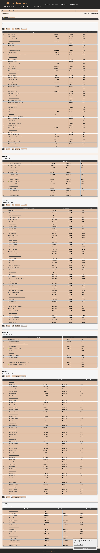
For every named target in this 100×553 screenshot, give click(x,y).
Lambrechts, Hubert (14, 174)
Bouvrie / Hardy (12, 434)
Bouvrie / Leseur (12, 436)
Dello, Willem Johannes (14, 317)
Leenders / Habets (13, 529)
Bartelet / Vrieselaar (13, 407)
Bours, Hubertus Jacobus (14, 141)
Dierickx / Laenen (13, 513)
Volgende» (17, 28)
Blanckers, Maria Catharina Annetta (16, 116)
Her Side (55, 4)
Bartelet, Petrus (12, 89)
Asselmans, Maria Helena (14, 50)
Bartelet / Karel (12, 402)
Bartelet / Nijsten (12, 404)
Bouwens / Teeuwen (13, 443)
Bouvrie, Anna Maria (13, 235)
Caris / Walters (12, 482)
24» (13, 28)
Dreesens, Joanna (13, 322)
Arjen (56, 551)
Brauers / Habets (13, 450)
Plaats (5, 17)
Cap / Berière (12, 466)
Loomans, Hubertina (13, 357)
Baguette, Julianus (13, 61)
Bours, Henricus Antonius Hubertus (16, 136)
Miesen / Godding (13, 531)
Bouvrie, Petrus (12, 246)
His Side (47, 4)
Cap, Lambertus (12, 281)
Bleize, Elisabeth (12, 120)
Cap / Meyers (12, 475)
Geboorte (67, 32)
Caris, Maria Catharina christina (16, 290)
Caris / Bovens (12, 477)
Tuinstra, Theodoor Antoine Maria (16, 366)
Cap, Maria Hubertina (13, 283)
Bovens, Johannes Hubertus (15, 348)
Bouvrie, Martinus (13, 244)
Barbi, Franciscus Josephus (15, 63)
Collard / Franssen (13, 489)
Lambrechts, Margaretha (15, 181)
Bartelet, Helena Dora (13, 79)
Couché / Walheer (13, 491)
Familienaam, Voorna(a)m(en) (30, 32)
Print (86, 13)
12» (13, 204)
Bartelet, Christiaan (13, 77)
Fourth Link (74, 4)
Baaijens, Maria (12, 59)
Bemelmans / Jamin (13, 414)
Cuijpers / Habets (13, 493)
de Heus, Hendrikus (13, 303)
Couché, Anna (12, 299)
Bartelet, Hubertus (13, 84)
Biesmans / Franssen (13, 418)
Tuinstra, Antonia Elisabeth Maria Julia (17, 364)
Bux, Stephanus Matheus (14, 265)
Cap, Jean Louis (12, 276)
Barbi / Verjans (12, 400)
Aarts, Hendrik (12, 36)
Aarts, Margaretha (13, 219)
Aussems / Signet (13, 391)
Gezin (24, 379)
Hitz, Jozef (11, 353)
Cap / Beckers (12, 464)
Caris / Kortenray (13, 480)
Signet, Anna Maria (14, 186)
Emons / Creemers (13, 517)
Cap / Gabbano (12, 468)
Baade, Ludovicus (13, 57)
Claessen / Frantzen (13, 484)
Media (87, 10)
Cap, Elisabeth (12, 269)
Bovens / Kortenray (13, 445)
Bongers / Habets (13, 427)
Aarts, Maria (11, 43)
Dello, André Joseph (13, 308)
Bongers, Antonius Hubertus (15, 127)
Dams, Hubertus (12, 301)
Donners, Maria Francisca (14, 319)
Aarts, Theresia (12, 47)
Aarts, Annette (12, 34)
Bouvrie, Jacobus (13, 240)
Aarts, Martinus (12, 45)
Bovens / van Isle (13, 448)
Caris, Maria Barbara (13, 288)
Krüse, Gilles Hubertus (14, 355)
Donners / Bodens (13, 515)
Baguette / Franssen (13, 395)
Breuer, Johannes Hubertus (15, 256)
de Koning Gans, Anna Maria (15, 306)
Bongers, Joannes (13, 130)
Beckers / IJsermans (13, 411)
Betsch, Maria (12, 109)
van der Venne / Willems (14, 540)
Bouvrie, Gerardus (13, 237)
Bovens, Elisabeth (13, 251)
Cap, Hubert (11, 274)
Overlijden (65, 208)
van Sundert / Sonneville (14, 543)
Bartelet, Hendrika (13, 82)
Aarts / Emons (12, 384)
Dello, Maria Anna (13, 313)
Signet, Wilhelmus (13, 192)
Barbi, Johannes (12, 68)
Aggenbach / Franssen (14, 388)
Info (94, 10)
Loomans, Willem (13, 359)
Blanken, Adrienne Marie (14, 118)
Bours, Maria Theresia (13, 146)
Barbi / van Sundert (13, 398)
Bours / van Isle (12, 430)
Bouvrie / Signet (12, 439)
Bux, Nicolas (12, 262)
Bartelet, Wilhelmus (13, 91)
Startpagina (5, 10)
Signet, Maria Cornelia (14, 190)
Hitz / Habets (12, 522)
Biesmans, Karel (12, 111)
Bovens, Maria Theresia (14, 253)
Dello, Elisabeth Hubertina (14, 310)
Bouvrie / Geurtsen (13, 432)
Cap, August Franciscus (14, 267)
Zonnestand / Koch (13, 545)
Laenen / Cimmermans (14, 527)
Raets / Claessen (13, 533)
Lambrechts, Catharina (14, 167)
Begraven (71, 337)
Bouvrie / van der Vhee (14, 441)
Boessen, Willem (12, 125)
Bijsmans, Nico (12, 346)
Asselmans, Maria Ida (13, 52)
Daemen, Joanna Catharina (15, 163)
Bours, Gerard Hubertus (14, 134)
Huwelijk (60, 379)
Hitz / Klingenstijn (13, 524)
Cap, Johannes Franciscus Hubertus (17, 278)
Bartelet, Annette (12, 73)
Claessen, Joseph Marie (14, 294)
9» (12, 376)
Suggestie (12, 17)
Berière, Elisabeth (13, 104)
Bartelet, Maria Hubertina (14, 86)
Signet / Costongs (13, 538)
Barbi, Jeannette (12, 66)
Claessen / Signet (13, 487)
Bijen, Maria (11, 114)
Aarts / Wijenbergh (13, 386)
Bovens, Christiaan (13, 249)
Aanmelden (16, 10)
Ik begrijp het (85, 548)
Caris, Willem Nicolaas (14, 292)
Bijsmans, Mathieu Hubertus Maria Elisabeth (18, 344)
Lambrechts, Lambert (14, 179)
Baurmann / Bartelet (13, 409)
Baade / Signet (12, 393)
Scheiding (60, 508)
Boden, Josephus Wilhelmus (15, 123)
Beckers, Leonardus (13, 95)
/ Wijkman (11, 382)
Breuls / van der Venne (14, 455)
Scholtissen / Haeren (13, 536)
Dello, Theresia (12, 315)
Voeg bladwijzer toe (93, 13)
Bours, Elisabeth (12, 132)
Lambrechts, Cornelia (14, 170)
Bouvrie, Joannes (13, 242)
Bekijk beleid (78, 545)
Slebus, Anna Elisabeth (14, 195)
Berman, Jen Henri (13, 107)
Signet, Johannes (13, 188)
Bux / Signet (12, 457)
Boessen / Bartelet (13, 425)
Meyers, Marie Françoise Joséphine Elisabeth (19, 362)
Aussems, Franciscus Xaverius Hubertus (17, 54)
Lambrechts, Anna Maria (15, 165)
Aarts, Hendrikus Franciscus (15, 38)
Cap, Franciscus (12, 272)
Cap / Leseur (12, 473)
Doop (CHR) (64, 161)
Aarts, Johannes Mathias (14, 41)
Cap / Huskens (12, 471)
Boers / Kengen (12, 423)
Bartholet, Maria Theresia (14, 93)
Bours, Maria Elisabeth (14, 143)
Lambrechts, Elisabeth (14, 172)
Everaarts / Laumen (13, 520)
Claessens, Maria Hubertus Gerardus (17, 297)
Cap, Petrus (11, 285)
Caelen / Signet (12, 461)
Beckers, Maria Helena (14, 98)
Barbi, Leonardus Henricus (14, 70)
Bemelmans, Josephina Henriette (16, 102)
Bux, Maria (11, 260)
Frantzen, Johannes (13, 350)
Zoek (79, 10)
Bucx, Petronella (12, 258)
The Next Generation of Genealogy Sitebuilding (46, 549)
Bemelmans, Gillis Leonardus (15, 100)
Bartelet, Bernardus (13, 75)
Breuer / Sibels (12, 452)
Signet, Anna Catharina (14, 183)
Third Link (63, 4)
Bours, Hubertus (12, 139)
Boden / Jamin (12, 420)
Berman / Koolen (12, 416)
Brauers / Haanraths (13, 511)
